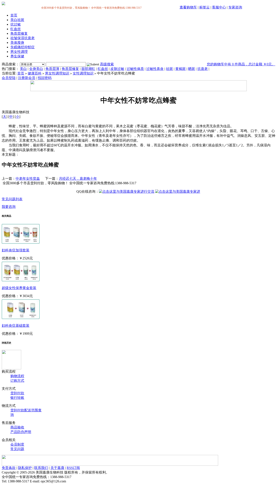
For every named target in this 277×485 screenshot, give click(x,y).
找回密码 (45, 78)
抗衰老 (202, 69)
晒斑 (191, 69)
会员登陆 (9, 78)
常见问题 (17, 449)
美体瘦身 (17, 42)
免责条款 (9, 468)
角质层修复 (19, 33)
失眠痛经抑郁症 (22, 47)
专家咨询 (235, 7)
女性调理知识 (83, 73)
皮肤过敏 (117, 69)
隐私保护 (25, 468)
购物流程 (17, 376)
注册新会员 (26, 78)
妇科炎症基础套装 (15, 325)
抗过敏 (15, 24)
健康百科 (35, 73)
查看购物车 (188, 7)
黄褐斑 (180, 69)
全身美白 (36, 69)
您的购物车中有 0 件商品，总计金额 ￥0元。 (241, 64)
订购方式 (17, 380)
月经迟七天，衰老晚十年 (78, 178)
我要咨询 (9, 207)
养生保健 (17, 56)
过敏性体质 (135, 69)
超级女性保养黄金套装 (19, 288)
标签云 (204, 7)
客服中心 (219, 7)
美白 (23, 69)
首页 (13, 15)
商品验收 (17, 427)
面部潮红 (88, 69)
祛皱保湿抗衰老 (22, 38)
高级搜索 (107, 64)
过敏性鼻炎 (155, 69)
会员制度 (17, 444)
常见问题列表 (12, 199)
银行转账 (17, 397)
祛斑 (169, 69)
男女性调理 (19, 51)
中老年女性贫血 (28, 178)
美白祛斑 (17, 20)
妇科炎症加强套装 (15, 250)
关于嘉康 (57, 468)
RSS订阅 (73, 468)
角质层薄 (52, 69)
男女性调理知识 (57, 73)
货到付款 (17, 393)
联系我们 (41, 468)
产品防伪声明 (20, 432)
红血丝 (15, 29)
